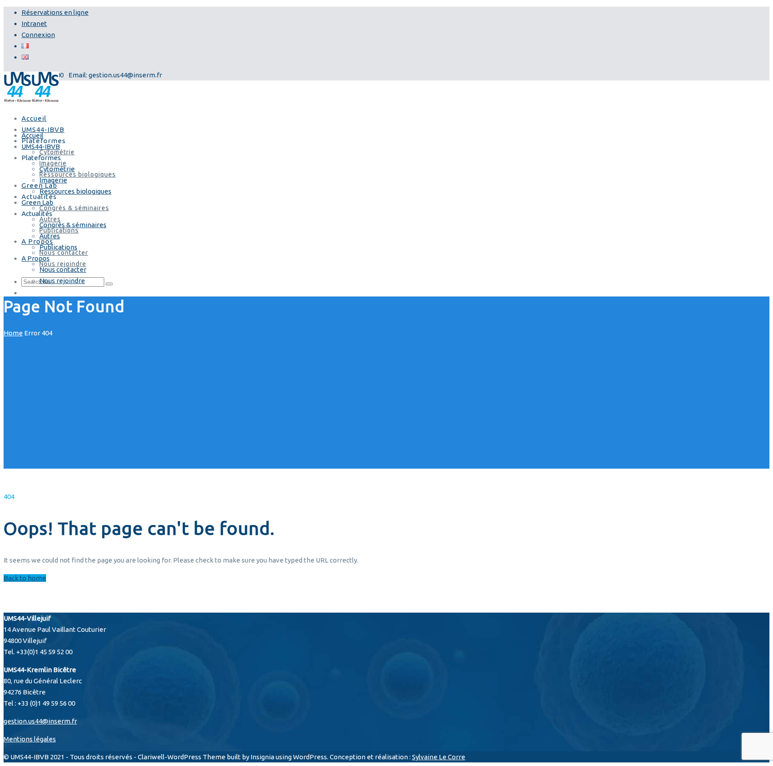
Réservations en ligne (55, 12)
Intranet (34, 23)
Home (13, 333)
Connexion (38, 34)
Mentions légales (30, 739)
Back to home (25, 578)
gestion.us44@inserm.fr (40, 721)
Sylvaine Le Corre (438, 757)
